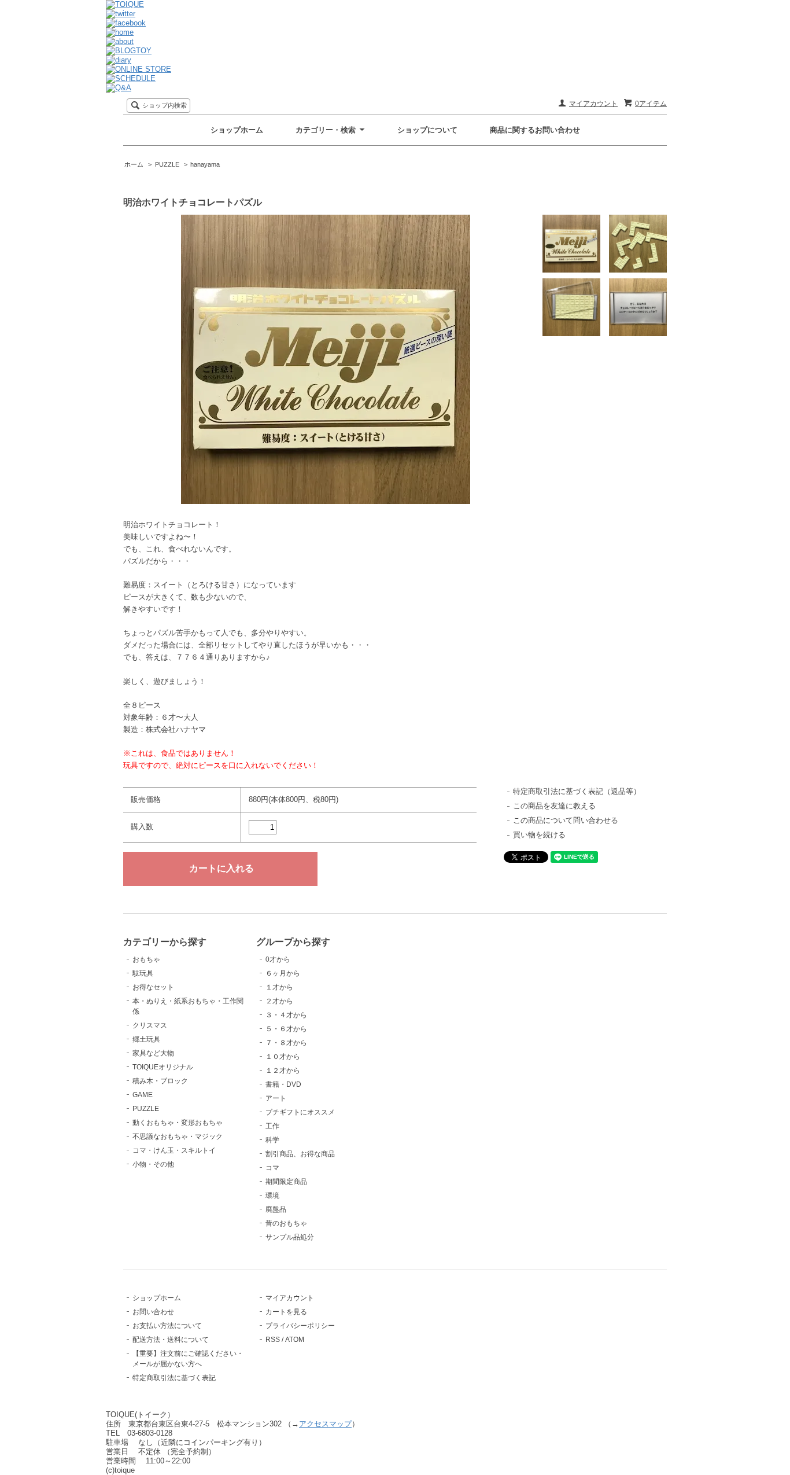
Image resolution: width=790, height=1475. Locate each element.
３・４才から (286, 1015)
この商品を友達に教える (554, 805)
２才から (279, 1001)
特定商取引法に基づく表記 (174, 1378)
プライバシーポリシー (300, 1326)
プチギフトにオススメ (300, 1112)
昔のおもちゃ (286, 1223)
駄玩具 (142, 973)
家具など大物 (153, 1053)
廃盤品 (275, 1209)
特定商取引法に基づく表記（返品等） (577, 791)
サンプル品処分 (289, 1237)
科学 (272, 1140)
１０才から (282, 1057)
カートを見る (286, 1312)
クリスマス (149, 1025)
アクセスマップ (325, 1423)
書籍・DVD (283, 1084)
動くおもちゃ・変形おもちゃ (177, 1123)
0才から (277, 959)
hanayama (205, 164)
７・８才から (286, 1043)
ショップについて (427, 130)
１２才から (282, 1070)
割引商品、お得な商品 (300, 1154)
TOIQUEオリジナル (162, 1067)
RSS (272, 1340)
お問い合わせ (153, 1312)
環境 (272, 1195)
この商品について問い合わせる (565, 820)
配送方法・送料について (170, 1340)
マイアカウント (593, 104)
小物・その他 (153, 1164)
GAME (142, 1095)
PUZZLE (167, 164)
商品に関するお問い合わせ (535, 130)
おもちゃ (146, 959)
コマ (272, 1168)
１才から (279, 987)
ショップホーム (237, 130)
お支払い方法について (167, 1326)
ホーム (133, 164)
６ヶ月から (282, 973)
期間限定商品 (286, 1182)
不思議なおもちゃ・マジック (177, 1136)
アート (275, 1098)
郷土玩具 (146, 1039)
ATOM (294, 1340)
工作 (272, 1126)
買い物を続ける (539, 834)
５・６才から (286, 1029)
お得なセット (153, 987)
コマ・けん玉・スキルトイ (174, 1150)
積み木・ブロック (160, 1081)
